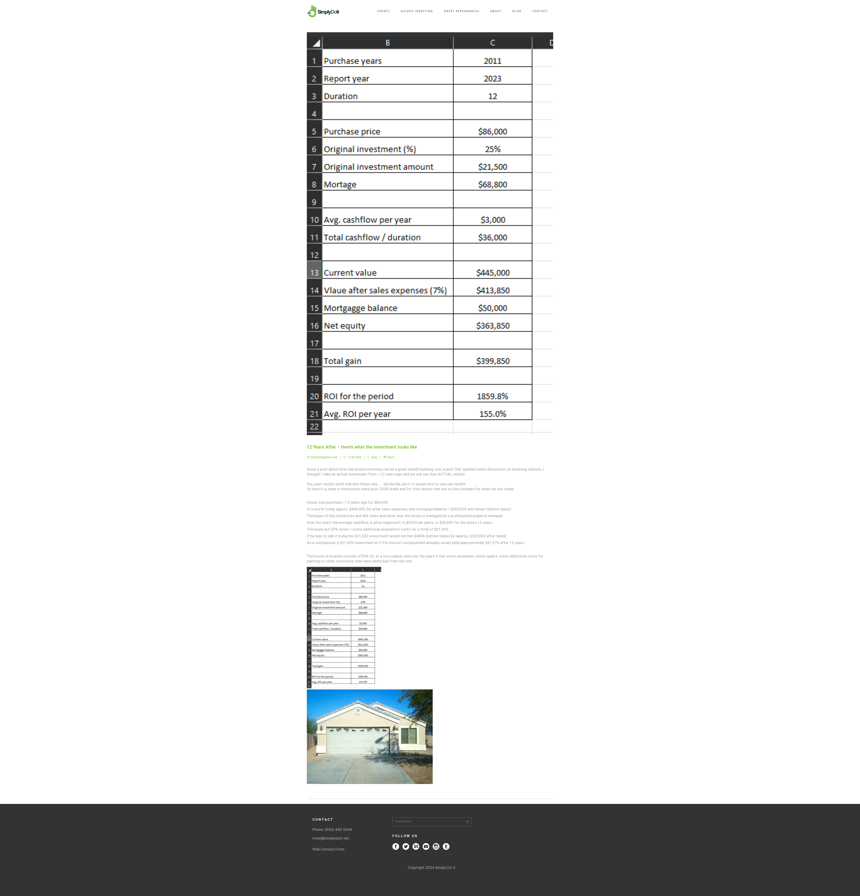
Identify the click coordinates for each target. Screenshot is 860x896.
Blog (374, 457)
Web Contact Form (328, 849)
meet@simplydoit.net (330, 838)
